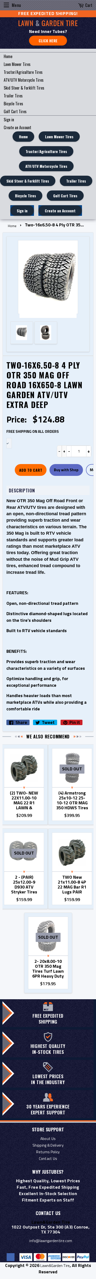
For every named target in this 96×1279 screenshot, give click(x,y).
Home (8, 56)
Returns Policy (48, 1152)
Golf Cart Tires (15, 111)
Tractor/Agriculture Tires (23, 72)
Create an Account (17, 127)
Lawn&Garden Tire (55, 1265)
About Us (48, 1138)
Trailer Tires (13, 96)
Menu (16, 5)
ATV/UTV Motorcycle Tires (24, 80)
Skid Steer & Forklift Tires (24, 88)
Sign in (9, 120)
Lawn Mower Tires (17, 64)
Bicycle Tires (13, 104)
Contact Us (48, 1158)
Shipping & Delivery (48, 1145)
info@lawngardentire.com (50, 1241)
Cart (88, 5)
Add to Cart (30, 470)
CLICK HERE (48, 40)
